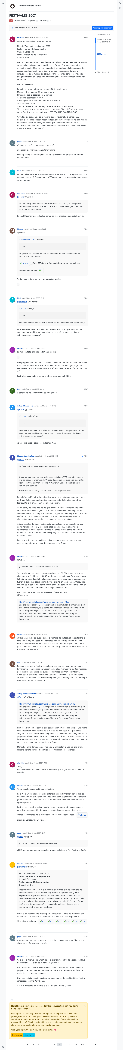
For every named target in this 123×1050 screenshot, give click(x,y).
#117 (86, 863)
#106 (86, 348)
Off (11, 21)
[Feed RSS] (50, 20)
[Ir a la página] (76, 1044)
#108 (86, 406)
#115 (86, 785)
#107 (86, 389)
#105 (86, 298)
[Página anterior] (28, 1044)
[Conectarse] (120, 3)
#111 (86, 634)
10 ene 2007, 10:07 (39, 229)
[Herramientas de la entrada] (85, 134)
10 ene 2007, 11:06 (51, 693)
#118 (86, 937)
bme (19, 389)
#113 (86, 693)
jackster (20, 863)
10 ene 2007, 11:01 (36, 662)
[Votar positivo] (72, 134)
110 (82, 1044)
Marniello (21, 634)
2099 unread (101, 54)
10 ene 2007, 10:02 (39, 141)
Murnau (20, 229)
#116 (86, 833)
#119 (86, 956)
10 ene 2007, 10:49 (38, 556)
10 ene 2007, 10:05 (41, 193)
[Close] (84, 1006)
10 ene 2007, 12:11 (38, 833)
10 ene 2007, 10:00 (41, 38)
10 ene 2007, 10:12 (37, 298)
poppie (19, 141)
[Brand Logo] (13, 6)
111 (89, 1044)
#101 (86, 141)
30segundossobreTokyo (26, 456)
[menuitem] (120, 3)
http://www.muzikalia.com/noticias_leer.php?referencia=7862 (47, 704)
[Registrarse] (120, 8)
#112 (86, 662)
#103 (86, 193)
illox (19, 662)
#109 (86, 456)
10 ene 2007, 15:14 (37, 956)
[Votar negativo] (81, 134)
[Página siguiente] (95, 1044)
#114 (86, 763)
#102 (86, 171)
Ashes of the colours (25, 406)
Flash (19, 171)
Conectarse (29, 1035)
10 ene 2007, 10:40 (49, 406)
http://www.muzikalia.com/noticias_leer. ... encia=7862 (44, 602)
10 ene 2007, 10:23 (38, 348)
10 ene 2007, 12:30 (40, 863)
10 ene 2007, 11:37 (40, 763)
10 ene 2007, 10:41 (51, 456)
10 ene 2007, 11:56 (39, 785)
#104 (86, 229)
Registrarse (17, 1035)
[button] (3, 1047)
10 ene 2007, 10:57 (40, 634)
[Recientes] (3, 3)
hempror (20, 785)
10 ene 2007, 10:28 (37, 389)
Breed (19, 348)
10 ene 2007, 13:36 (39, 937)
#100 (86, 38)
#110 (86, 556)
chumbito (21, 38)
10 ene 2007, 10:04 (37, 171)
